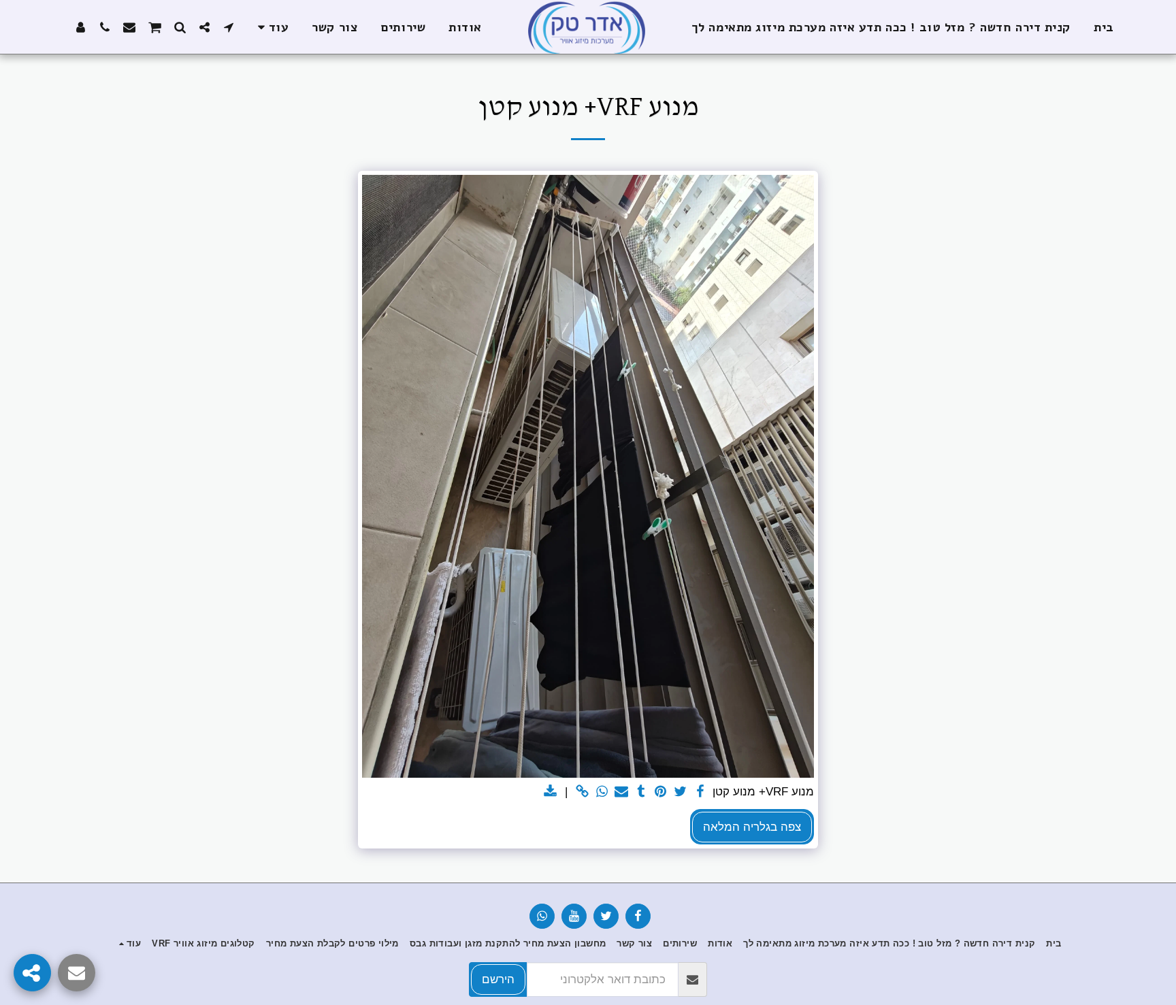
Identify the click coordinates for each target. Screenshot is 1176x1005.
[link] (582, 792)
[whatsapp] (602, 792)
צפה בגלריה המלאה (752, 827)
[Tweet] (681, 792)
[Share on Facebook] (700, 792)
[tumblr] (641, 792)
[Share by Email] (622, 792)
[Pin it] (661, 792)
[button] (228, 26)
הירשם (498, 979)
